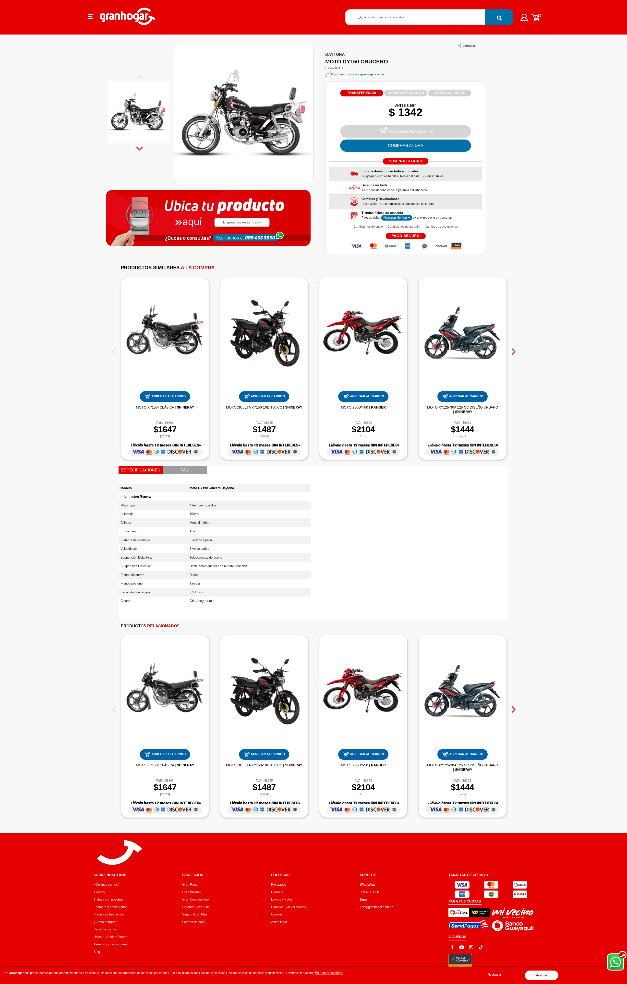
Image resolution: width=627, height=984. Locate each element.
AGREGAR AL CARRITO (411, 131)
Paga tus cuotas (105, 929)
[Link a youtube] (461, 947)
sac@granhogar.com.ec (376, 907)
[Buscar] (499, 17)
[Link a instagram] (471, 947)
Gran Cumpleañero (195, 899)
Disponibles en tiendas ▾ (242, 222)
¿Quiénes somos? (107, 884)
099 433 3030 (369, 892)
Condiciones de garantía (403, 226)
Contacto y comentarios (110, 907)
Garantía (277, 892)
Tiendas (99, 892)
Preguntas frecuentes (109, 914)
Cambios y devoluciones (441, 226)
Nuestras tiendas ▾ (397, 217)
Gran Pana (189, 884)
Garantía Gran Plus (196, 907)
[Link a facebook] (452, 947)
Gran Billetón (191, 892)
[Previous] (114, 349)
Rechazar (494, 974)
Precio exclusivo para (358, 74)
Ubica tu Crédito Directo (110, 937)
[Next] (513, 349)
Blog (97, 952)
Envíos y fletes (282, 899)
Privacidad (278, 884)
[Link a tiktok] (480, 947)
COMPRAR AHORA (405, 145)
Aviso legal (279, 922)
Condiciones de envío (368, 226)
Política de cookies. (329, 973)
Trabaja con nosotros (108, 899)
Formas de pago (193, 922)
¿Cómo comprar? (106, 922)
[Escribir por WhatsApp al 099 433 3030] (259, 237)
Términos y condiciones (110, 944)
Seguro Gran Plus (194, 914)
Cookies (277, 914)
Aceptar (541, 975)
